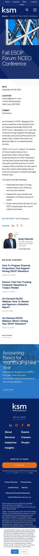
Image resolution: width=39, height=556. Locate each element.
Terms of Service (23, 473)
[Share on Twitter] (23, 225)
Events (7, 2)
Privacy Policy (17, 541)
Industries (10, 442)
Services (10, 437)
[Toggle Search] (27, 10)
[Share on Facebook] (18, 225)
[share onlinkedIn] (10, 425)
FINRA (25, 505)
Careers (26, 437)
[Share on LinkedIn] (14, 225)
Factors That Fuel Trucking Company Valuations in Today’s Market (16, 285)
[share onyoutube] (28, 425)
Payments (16, 2)
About (8, 432)
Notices (25, 487)
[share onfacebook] (22, 425)
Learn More (8, 390)
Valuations (25, 219)
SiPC (29, 505)
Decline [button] (24, 552)
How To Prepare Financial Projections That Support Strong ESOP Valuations (16, 268)
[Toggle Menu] (35, 10)
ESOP (17, 219)
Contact (34, 2)
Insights (9, 448)
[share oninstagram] (16, 425)
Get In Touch (19, 417)
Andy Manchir (13, 149)
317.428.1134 (25, 249)
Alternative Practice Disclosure (18, 493)
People (25, 442)
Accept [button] (15, 552)
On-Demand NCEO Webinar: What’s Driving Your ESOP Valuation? (15, 321)
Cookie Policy (13, 487)
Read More (7, 335)
